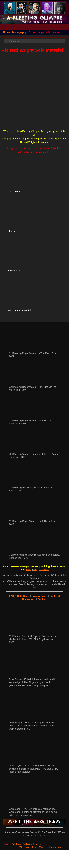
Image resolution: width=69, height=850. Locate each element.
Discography (19, 32)
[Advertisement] (34, 91)
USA (28, 569)
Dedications (29, 599)
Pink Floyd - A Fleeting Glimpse (26, 844)
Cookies (54, 596)
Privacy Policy (40, 596)
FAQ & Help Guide (19, 596)
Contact (42, 599)
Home (6, 32)
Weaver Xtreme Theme (34, 847)
